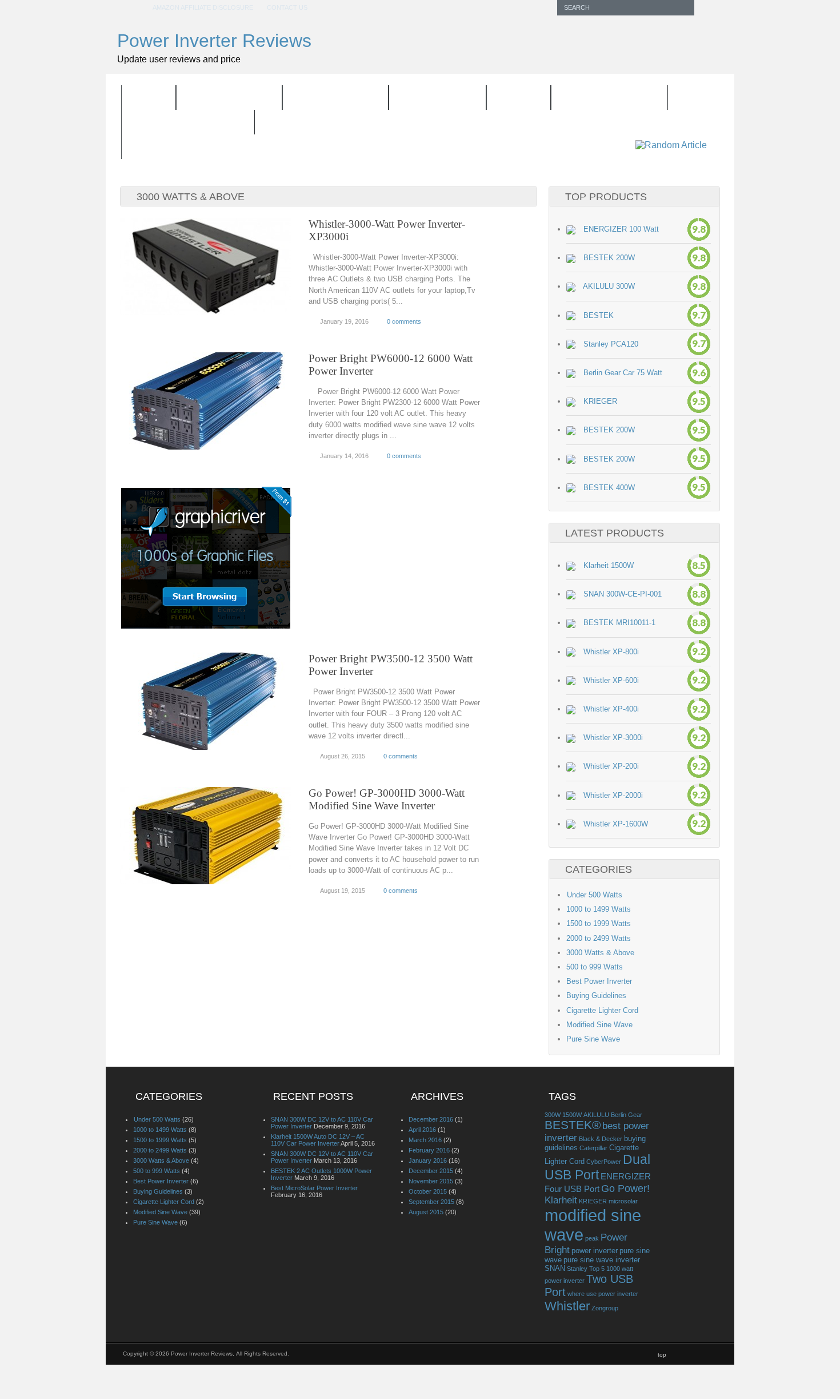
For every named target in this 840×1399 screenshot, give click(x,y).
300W (553, 1114)
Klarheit (561, 1200)
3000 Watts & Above (600, 952)
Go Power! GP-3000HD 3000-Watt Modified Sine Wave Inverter (387, 799)
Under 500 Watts (594, 895)
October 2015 (428, 1191)
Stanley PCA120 (610, 344)
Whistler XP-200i (611, 766)
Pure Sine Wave (593, 1039)
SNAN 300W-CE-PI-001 (622, 594)
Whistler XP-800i (611, 651)
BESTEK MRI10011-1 (619, 622)
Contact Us (287, 7)
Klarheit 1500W (608, 565)
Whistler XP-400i (611, 709)
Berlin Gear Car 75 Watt (622, 372)
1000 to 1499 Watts (598, 909)
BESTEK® (573, 1125)
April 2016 (422, 1129)
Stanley (577, 1268)
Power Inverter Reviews (214, 40)
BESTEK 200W (609, 257)
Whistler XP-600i (611, 680)
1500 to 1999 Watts (598, 923)
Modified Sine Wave (599, 1024)
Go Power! (625, 1188)
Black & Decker (600, 1138)
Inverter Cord (602, 99)
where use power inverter (602, 1293)
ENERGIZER (626, 1176)
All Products (229, 98)
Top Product (328, 99)
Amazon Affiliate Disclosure (203, 7)
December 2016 (431, 1119)
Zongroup (604, 1308)
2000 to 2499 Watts (598, 938)
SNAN (555, 1268)
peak (592, 1238)
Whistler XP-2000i (613, 795)
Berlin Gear (626, 1114)
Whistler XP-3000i (613, 737)
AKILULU (596, 1114)
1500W (572, 1114)
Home (148, 98)
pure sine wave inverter (601, 1259)
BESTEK (598, 315)
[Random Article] (671, 145)
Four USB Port (572, 1189)
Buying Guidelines (188, 123)
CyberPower (603, 1161)
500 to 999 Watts (594, 967)
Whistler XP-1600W (615, 824)
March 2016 (425, 1139)
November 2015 (431, 1181)
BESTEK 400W (609, 487)
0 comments (404, 321)
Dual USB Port (597, 1167)
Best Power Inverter (599, 981)
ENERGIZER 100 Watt (621, 229)
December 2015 (431, 1170)
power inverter (594, 1250)
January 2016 (428, 1160)
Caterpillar (593, 1147)
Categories (430, 99)
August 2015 (426, 1212)
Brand (511, 99)
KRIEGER (600, 401)
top (662, 1355)
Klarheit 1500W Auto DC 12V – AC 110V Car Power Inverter (318, 1140)
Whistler (567, 1306)
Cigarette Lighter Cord (602, 1010)
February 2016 (429, 1150)
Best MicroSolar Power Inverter (314, 1188)
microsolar (623, 1201)
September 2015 (431, 1201)
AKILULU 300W (609, 286)
